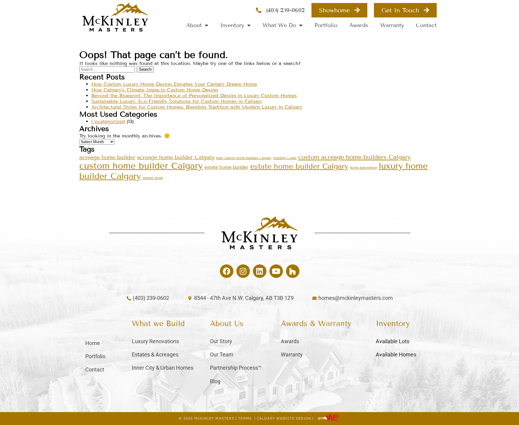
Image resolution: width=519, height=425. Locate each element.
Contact (426, 25)
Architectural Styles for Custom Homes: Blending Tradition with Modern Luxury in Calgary (196, 107)
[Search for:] (108, 69)
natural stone (153, 178)
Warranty (392, 25)
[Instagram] (243, 271)
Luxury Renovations (155, 341)
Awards (358, 25)
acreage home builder (107, 157)
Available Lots (392, 341)
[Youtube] (276, 271)
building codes (284, 158)
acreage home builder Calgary (175, 157)
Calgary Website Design (284, 418)
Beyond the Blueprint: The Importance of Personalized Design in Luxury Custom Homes (194, 95)
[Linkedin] (259, 271)
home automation (363, 167)
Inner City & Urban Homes (162, 368)
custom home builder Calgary (141, 166)
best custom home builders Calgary (244, 158)
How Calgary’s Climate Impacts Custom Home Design (154, 90)
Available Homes (396, 354)
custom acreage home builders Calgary (354, 157)
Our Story (221, 341)
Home (92, 343)
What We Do (279, 25)
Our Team (221, 354)
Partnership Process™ (235, 368)
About (194, 25)
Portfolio (325, 25)
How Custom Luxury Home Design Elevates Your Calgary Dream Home (174, 84)
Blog (215, 381)
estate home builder (226, 167)
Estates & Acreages (155, 354)
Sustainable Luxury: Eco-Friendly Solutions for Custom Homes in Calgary (176, 101)
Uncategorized (108, 121)
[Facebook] (226, 271)
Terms (245, 418)
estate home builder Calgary (299, 166)
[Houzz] (292, 271)
